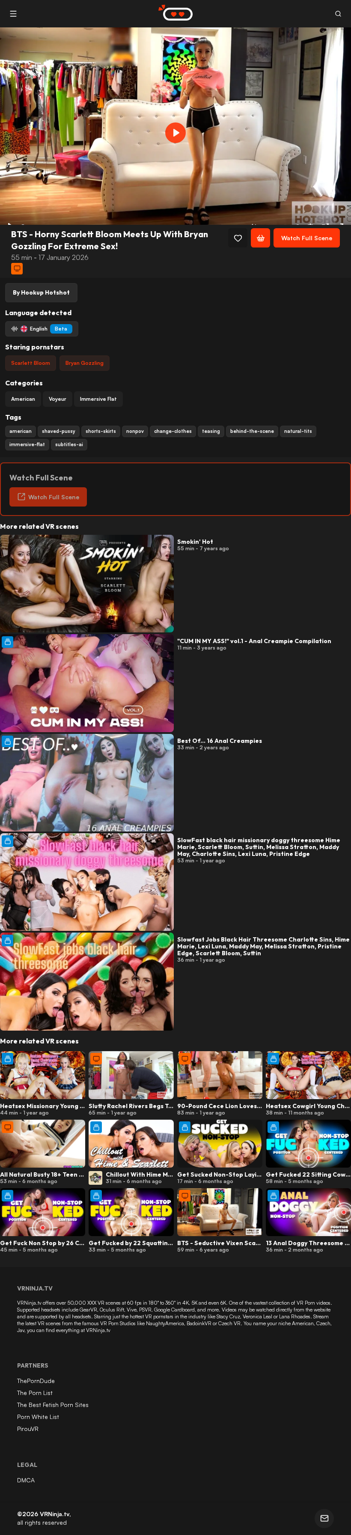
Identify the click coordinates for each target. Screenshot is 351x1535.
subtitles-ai (69, 444)
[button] (338, 14)
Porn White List (38, 1416)
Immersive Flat (98, 399)
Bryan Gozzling (84, 363)
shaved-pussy (58, 431)
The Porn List (35, 1392)
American (23, 399)
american (20, 431)
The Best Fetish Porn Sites (53, 1404)
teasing (211, 431)
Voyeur (57, 399)
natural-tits (298, 431)
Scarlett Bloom (30, 363)
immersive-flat (27, 444)
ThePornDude (36, 1380)
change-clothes (173, 431)
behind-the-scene (252, 431)
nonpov (135, 431)
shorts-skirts (101, 431)
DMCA (26, 1480)
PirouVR (28, 1428)
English (48, 328)
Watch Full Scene (306, 237)
